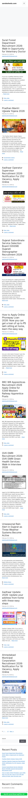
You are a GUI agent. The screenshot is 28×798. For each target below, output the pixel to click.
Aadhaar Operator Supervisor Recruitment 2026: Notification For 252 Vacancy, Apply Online (13, 174)
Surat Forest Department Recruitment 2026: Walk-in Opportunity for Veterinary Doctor (14, 46)
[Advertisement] (14, 22)
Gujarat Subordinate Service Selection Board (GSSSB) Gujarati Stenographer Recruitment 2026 (12, 768)
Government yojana (9, 157)
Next (12, 731)
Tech (5, 372)
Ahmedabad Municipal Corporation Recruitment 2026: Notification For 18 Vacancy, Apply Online (12, 663)
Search (4, 738)
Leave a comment (9, 100)
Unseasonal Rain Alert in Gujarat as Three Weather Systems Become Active (12, 530)
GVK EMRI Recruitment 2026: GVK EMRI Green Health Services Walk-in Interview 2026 (12, 460)
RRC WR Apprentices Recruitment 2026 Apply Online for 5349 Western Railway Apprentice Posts (13, 389)
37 (8, 731)
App (8, 645)
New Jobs (6, 98)
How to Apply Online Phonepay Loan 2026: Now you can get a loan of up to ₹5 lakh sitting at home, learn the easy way (14, 321)
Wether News (7, 582)
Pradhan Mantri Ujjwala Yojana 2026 (13, 109)
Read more (6, 94)
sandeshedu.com (9, 3)
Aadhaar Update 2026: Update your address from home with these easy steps (13, 598)
